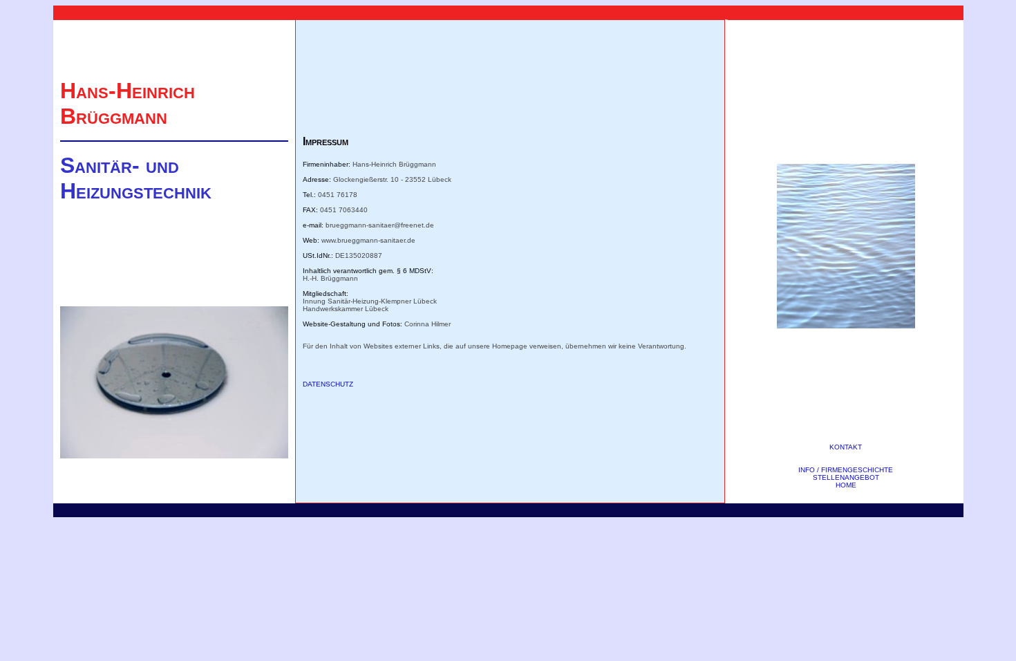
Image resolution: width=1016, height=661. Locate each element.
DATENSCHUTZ (328, 384)
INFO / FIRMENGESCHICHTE (845, 470)
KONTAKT (845, 447)
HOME (846, 485)
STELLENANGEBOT (846, 477)
